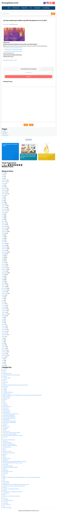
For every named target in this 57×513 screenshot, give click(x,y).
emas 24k (5, 404)
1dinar (4, 371)
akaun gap (5, 382)
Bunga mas (5, 387)
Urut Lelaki (5, 503)
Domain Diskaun (7, 397)
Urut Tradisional (6, 505)
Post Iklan (5, 132)
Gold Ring (5, 424)
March (3, 187)
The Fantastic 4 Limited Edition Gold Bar (12, 492)
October (4, 184)
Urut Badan (5, 499)
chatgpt (5, 391)
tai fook (5, 490)
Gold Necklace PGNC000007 (9, 423)
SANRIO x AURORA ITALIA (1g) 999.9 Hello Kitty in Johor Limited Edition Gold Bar (28, 156)
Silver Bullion (6, 482)
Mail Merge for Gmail (12, 60)
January (4, 208)
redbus (4, 469)
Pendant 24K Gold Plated (9, 453)
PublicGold (5, 464)
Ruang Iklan (5, 470)
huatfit (4, 430)
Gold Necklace (6, 420)
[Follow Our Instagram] (47, 3)
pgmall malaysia (7, 459)
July (3, 175)
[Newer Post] (26, 125)
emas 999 (5, 405)
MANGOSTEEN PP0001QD (9, 444)
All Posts (5, 134)
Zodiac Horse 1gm (7, 508)
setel (4, 479)
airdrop (4, 381)
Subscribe (28, 76)
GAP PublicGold (6, 411)
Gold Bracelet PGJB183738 (9, 418)
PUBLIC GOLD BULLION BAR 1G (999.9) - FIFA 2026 (14, 462)
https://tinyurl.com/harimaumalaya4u (13, 48)
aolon (4, 384)
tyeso (4, 495)
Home (9, 8)
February (4, 206)
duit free (5, 400)
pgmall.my (5, 460)
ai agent (5, 377)
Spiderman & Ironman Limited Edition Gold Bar (14, 486)
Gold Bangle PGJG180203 (9, 415)
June (3, 177)
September (4, 194)
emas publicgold (7, 407)
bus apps (5, 388)
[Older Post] (31, 125)
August (3, 173)
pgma (4, 456)
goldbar (5, 426)
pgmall (4, 457)
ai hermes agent (6, 378)
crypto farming (6, 394)
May (3, 178)
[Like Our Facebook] (44, 3)
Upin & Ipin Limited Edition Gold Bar (11, 496)
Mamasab (5, 441)
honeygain (5, 428)
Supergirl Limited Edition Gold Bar (11, 489)
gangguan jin (6, 410)
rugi (4, 475)
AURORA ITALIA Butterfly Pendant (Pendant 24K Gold (46, 155)
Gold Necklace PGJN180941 (9, 421)
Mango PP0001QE (7, 443)
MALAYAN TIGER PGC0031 (9, 440)
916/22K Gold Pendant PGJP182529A (11, 375)
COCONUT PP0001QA (8, 392)
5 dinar (4, 372)
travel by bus (6, 493)
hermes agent (6, 427)
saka (4, 476)
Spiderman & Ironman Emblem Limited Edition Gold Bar (16, 485)
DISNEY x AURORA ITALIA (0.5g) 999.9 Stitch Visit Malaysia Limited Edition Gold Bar (22, 395)
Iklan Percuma (6, 431)
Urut (4, 498)
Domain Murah (6, 398)
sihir (4, 480)
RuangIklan (5, 473)
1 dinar (4, 369)
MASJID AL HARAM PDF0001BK (10, 446)
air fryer (5, 379)
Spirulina (5, 488)
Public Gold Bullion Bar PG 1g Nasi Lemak (12, 463)
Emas (4, 402)
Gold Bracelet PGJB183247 (9, 417)
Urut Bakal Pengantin (8, 500)
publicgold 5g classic (8, 466)
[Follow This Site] (50, 3)
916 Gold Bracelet (7, 374)
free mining (5, 408)
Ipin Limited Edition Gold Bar (10, 434)
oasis (4, 449)
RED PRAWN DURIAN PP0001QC (10, 467)
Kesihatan (5, 437)
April (3, 185)
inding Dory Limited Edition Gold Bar (11, 433)
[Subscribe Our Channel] (53, 3)
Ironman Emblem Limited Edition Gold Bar (13, 436)
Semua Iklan (6, 135)
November (4, 182)
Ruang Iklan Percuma (8, 472)
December (4, 180)
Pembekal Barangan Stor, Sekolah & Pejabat (10, 145)
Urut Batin (5, 502)
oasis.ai (4, 450)
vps (4, 506)
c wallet (5, 390)
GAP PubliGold (6, 413)
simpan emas (6, 483)
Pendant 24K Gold (7, 451)
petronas (5, 454)
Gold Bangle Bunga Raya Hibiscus (11, 414)
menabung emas (7, 447)
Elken (4, 401)
